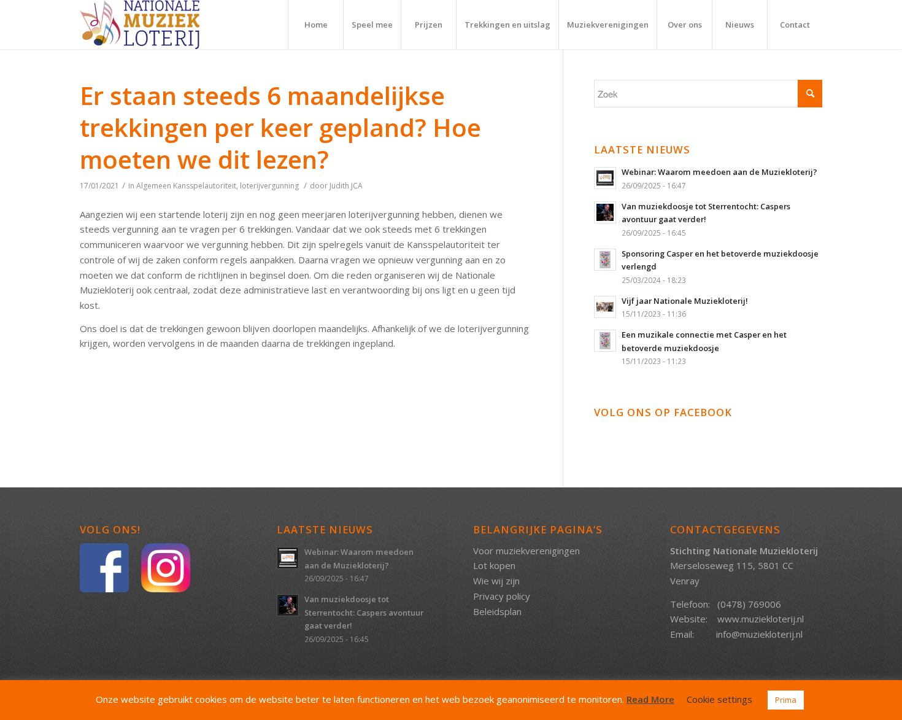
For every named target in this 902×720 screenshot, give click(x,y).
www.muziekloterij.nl (760, 619)
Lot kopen (494, 565)
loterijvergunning (269, 185)
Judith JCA (346, 185)
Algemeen (153, 185)
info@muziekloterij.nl (759, 634)
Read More (650, 699)
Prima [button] (785, 699)
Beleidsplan (497, 611)
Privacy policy (501, 596)
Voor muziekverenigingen (526, 550)
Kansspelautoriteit (204, 185)
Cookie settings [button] (719, 699)
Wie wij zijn (496, 581)
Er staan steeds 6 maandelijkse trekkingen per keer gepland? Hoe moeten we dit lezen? (280, 127)
